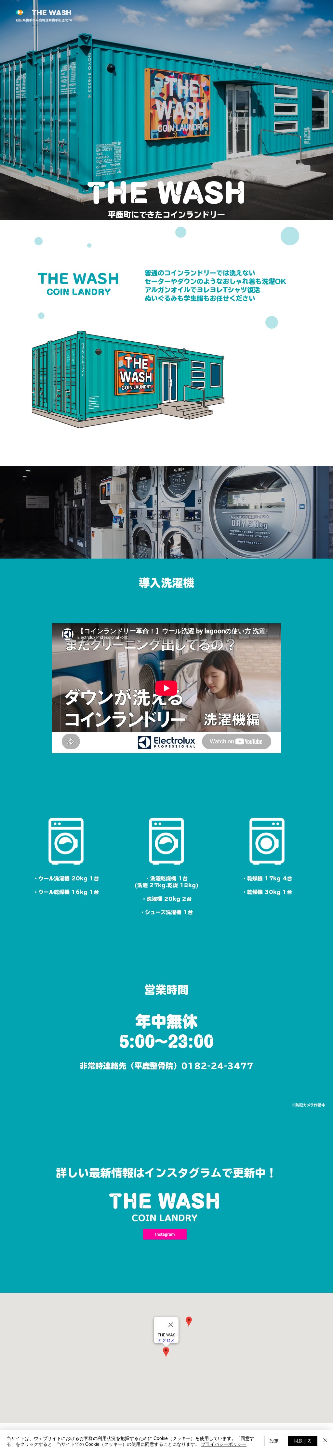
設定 (274, 1440)
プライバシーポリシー (223, 1444)
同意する (303, 1440)
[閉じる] (325, 1441)
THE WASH (52, 12)
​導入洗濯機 (166, 582)
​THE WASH (166, 194)
